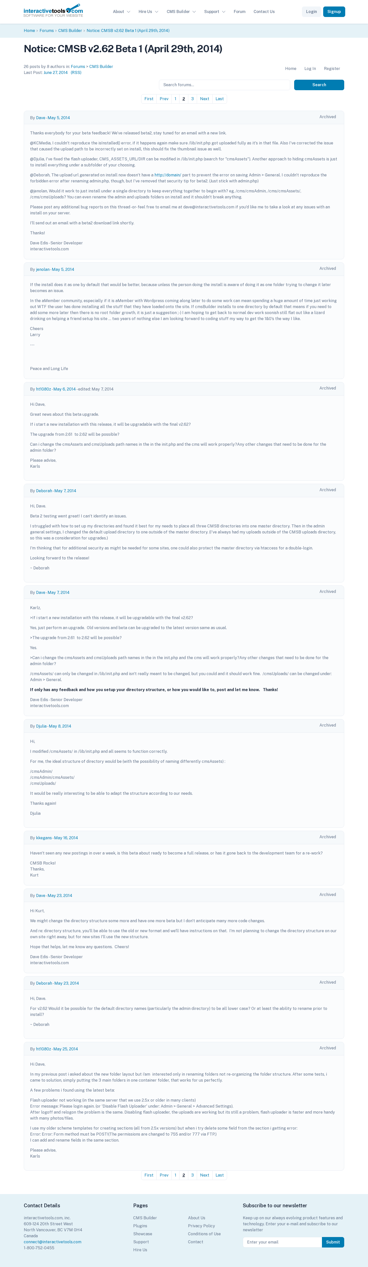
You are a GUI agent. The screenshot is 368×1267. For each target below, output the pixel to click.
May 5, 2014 (59, 117)
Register (332, 68)
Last (220, 98)
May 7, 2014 (65, 490)
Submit (333, 1242)
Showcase (142, 1234)
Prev (164, 98)
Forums (47, 30)
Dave (40, 117)
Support (211, 11)
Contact (195, 1242)
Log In (310, 68)
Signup (334, 11)
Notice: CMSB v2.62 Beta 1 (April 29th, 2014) (128, 30)
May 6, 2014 (64, 389)
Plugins (140, 1226)
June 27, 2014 (56, 72)
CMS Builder (178, 11)
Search (319, 84)
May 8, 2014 (60, 726)
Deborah (44, 490)
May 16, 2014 (66, 838)
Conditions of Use (204, 1234)
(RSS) (76, 72)
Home (29, 30)
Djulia (41, 726)
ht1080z (43, 389)
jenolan (43, 269)
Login (311, 11)
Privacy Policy (201, 1226)
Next (204, 98)
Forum (240, 11)
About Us (196, 1218)
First (148, 98)
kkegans (44, 838)
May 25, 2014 (65, 1049)
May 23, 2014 (60, 895)
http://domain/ (167, 175)
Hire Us (145, 11)
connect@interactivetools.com (52, 1242)
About (118, 11)
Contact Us (264, 11)
